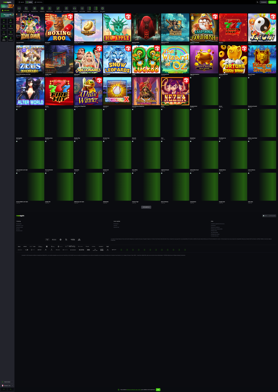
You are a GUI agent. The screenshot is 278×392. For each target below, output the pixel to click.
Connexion (263, 2)
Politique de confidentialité (216, 229)
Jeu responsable (214, 232)
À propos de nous (214, 236)
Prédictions (39, 2)
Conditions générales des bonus (217, 223)
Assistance (213, 225)
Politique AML (214, 230)
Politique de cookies (215, 234)
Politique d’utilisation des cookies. (134, 389)
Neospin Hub (116, 227)
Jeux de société (19, 227)
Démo (30, 30)
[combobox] (7, 385)
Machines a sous (19, 225)
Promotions (116, 223)
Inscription (272, 2)
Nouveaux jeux (19, 230)
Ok (158, 389)
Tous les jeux (18, 223)
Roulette (18, 229)
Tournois (115, 225)
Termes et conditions (215, 227)
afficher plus (146, 207)
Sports (22, 2)
